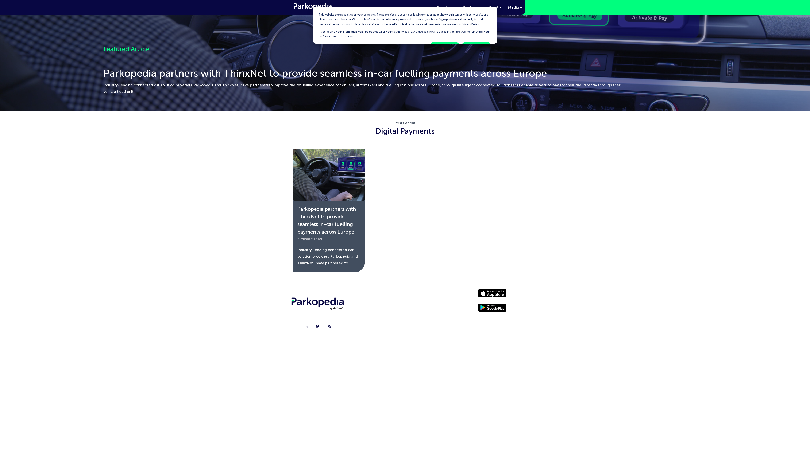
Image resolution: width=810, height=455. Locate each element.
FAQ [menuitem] (377, 326)
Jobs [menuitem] (377, 316)
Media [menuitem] (426, 305)
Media (513, 7)
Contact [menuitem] (377, 305)
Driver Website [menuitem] (427, 295)
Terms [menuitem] (426, 326)
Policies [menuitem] (427, 316)
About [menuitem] (377, 295)
